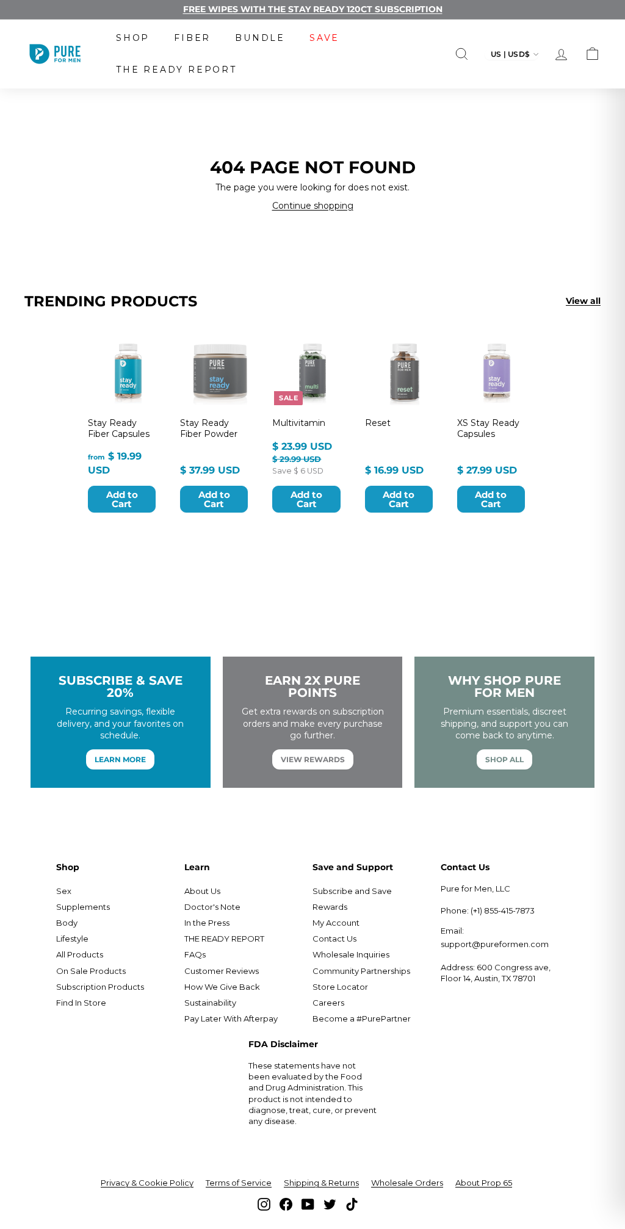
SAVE (324, 37)
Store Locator (340, 987)
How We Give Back (222, 987)
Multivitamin (298, 422)
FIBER (192, 37)
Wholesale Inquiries (350, 954)
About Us (202, 891)
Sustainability (210, 1002)
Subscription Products (100, 987)
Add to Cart (122, 499)
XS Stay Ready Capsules (488, 428)
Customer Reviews (221, 971)
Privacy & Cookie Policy (147, 1183)
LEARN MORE (120, 759)
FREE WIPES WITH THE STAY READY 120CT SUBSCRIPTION (313, 9)
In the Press (206, 923)
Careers (328, 1002)
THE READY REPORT (176, 69)
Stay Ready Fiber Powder (208, 428)
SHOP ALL (504, 759)
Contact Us (334, 938)
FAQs (195, 954)
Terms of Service (239, 1183)
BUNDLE (260, 37)
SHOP (133, 37)
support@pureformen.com (495, 944)
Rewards (329, 907)
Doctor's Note (212, 907)
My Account (335, 923)
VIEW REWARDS (313, 759)
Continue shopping (312, 205)
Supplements (83, 907)
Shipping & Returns (321, 1183)
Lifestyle (72, 938)
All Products (79, 954)
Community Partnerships (361, 971)
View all (583, 300)
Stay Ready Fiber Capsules (119, 428)
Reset (378, 422)
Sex (63, 891)
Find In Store (81, 1002)
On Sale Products (91, 971)
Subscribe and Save (352, 891)
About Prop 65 (483, 1183)
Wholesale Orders (407, 1183)
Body (67, 923)
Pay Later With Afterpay (231, 1018)
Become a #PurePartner (361, 1018)
